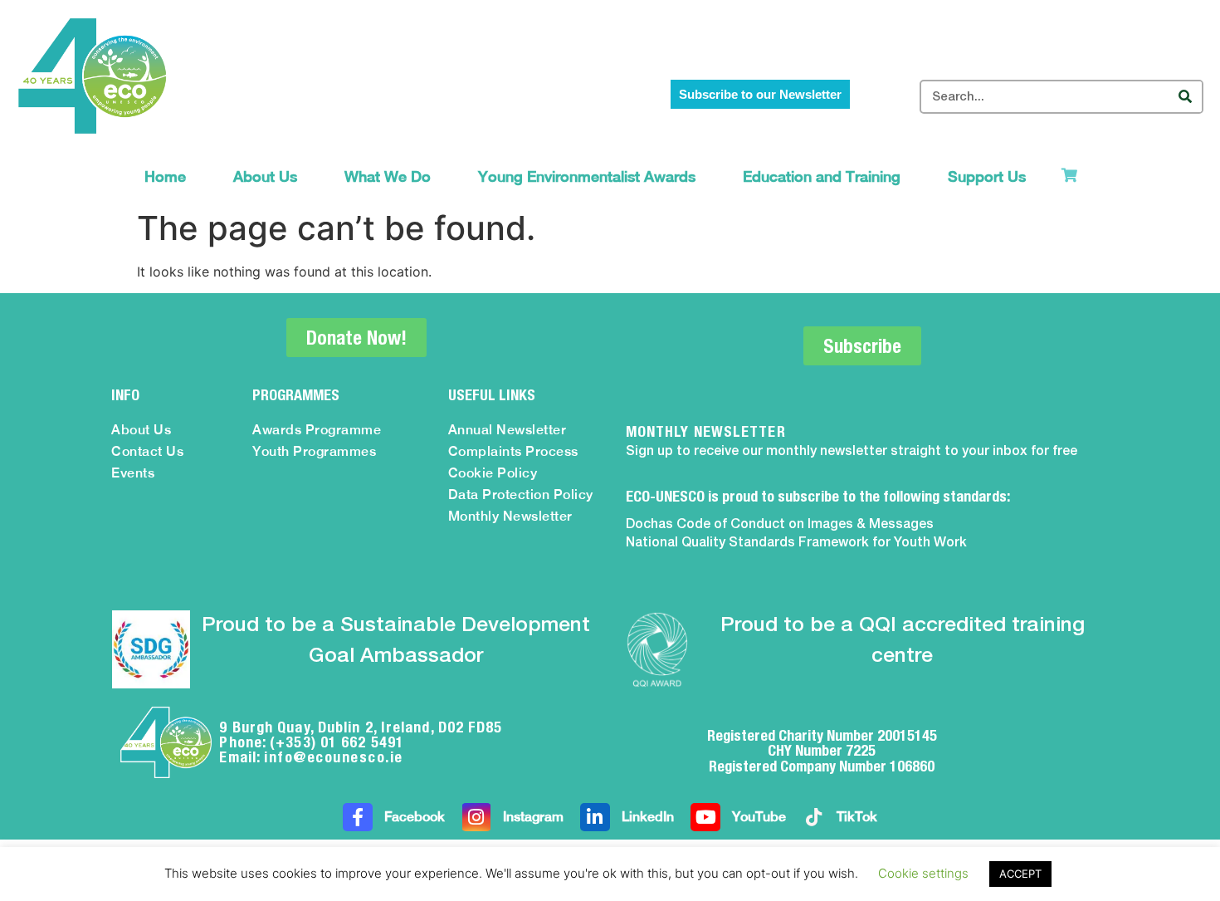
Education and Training (821, 176)
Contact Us (147, 451)
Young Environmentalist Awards (586, 176)
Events (132, 473)
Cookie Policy (493, 473)
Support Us (987, 176)
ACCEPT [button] (1020, 873)
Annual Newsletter (507, 430)
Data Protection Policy (520, 494)
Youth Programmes (314, 451)
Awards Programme (316, 430)
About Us (265, 176)
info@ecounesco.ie (333, 757)
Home (165, 176)
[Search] (1185, 96)
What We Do (387, 176)
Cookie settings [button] (923, 873)
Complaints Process (513, 451)
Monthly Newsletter (510, 516)
